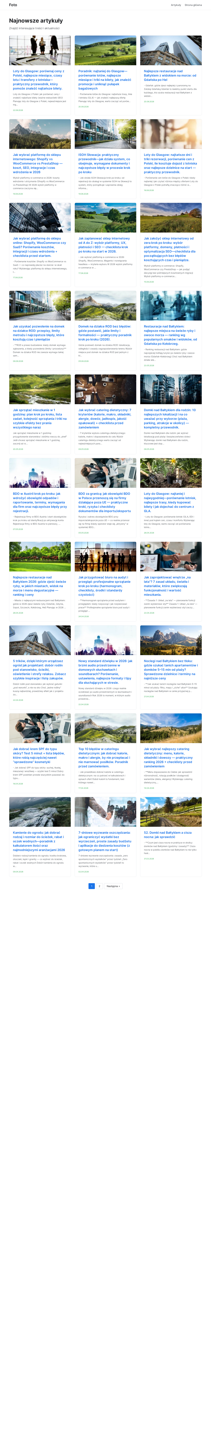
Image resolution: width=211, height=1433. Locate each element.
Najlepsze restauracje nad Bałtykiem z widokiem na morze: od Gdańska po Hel (170, 75)
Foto (13, 5)
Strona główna (193, 4)
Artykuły (176, 4)
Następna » (113, 886)
